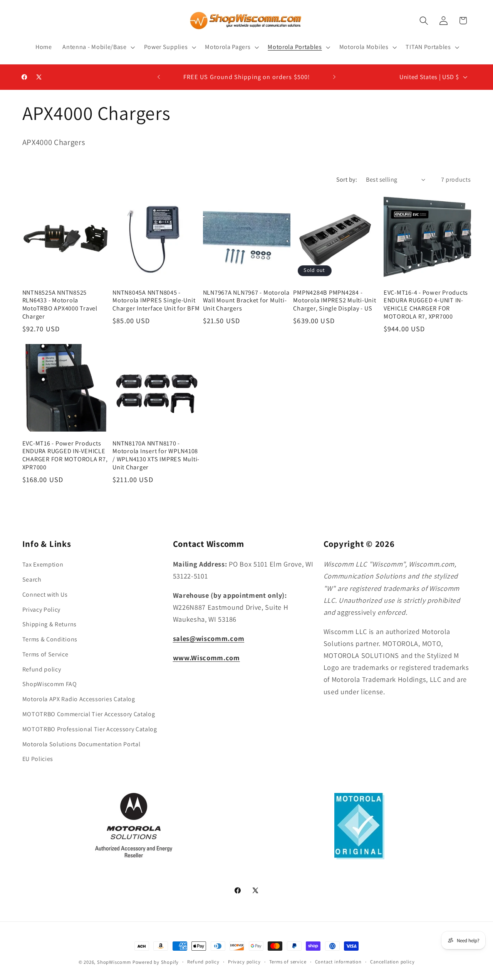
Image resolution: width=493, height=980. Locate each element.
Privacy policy (244, 961)
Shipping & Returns (49, 624)
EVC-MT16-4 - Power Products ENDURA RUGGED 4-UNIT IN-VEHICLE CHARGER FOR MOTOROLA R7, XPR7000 (426, 304)
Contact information (338, 961)
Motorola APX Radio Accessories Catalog (78, 699)
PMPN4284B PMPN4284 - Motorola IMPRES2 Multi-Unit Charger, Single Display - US (334, 300)
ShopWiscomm (114, 962)
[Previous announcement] (158, 77)
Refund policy (41, 669)
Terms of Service (45, 654)
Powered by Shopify (155, 962)
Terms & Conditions (49, 639)
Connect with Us (45, 594)
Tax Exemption (43, 564)
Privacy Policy (41, 610)
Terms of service (288, 961)
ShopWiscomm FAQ (49, 684)
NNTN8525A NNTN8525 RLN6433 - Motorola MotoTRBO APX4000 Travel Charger (59, 304)
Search (32, 579)
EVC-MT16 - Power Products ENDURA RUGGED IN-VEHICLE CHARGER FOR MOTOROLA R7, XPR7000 (65, 455)
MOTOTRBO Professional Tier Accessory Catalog (89, 729)
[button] (97, 47)
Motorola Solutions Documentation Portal (81, 744)
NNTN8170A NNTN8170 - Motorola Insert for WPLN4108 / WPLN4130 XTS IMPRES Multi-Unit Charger (156, 455)
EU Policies (38, 759)
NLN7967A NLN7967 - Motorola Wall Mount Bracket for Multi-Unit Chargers (246, 300)
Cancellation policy (392, 961)
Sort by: (346, 179)
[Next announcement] (334, 77)
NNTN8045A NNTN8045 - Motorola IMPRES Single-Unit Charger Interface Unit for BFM (156, 300)
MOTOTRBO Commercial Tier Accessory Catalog (88, 714)
